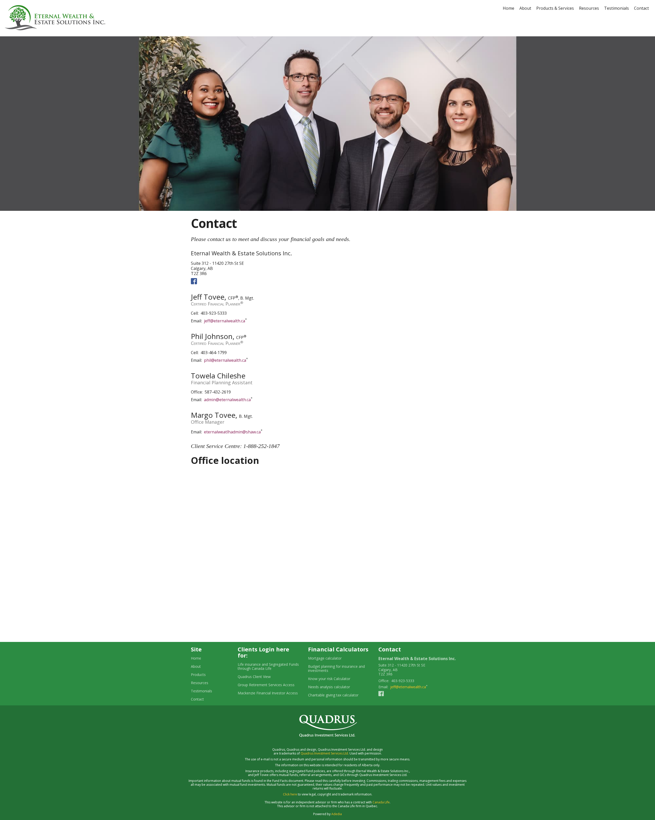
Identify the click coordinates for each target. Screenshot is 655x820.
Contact (641, 8)
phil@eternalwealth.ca (225, 360)
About (525, 8)
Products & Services (555, 8)
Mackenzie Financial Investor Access (268, 693)
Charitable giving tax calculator (339, 695)
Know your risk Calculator (335, 679)
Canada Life (381, 802)
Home (508, 8)
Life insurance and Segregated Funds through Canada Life (268, 666)
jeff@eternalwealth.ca (224, 321)
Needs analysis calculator (335, 687)
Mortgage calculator (331, 658)
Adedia (336, 814)
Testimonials (616, 8)
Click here (290, 794)
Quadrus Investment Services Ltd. (325, 753)
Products (198, 675)
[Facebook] (194, 281)
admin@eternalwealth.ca (227, 399)
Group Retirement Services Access (266, 685)
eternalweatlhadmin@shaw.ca (232, 432)
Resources (589, 8)
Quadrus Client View (254, 677)
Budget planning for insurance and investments (336, 668)
